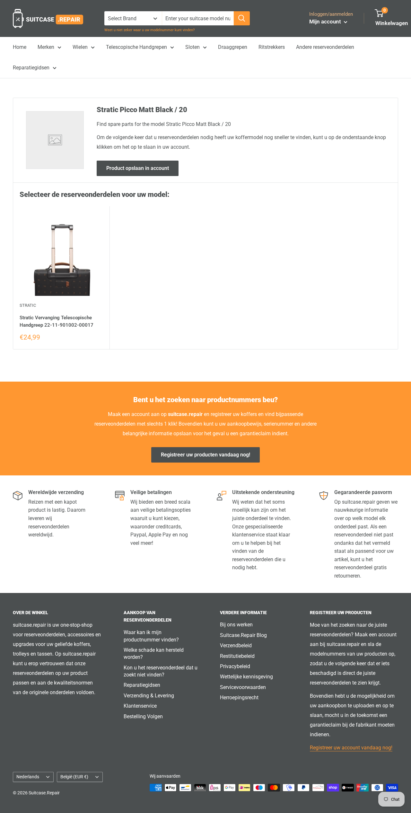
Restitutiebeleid (237, 656)
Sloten (192, 47)
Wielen (80, 47)
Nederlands (27, 776)
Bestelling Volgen (143, 716)
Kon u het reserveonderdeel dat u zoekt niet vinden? (160, 671)
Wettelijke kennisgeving (246, 677)
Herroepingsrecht (239, 697)
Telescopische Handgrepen (136, 47)
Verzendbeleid (236, 645)
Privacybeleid (235, 666)
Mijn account (325, 21)
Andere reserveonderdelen (325, 47)
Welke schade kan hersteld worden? (154, 653)
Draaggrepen (232, 47)
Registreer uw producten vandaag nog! (205, 455)
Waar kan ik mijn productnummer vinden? (151, 635)
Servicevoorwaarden (243, 687)
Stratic (28, 305)
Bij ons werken (236, 625)
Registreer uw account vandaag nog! (351, 748)
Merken (46, 47)
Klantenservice (140, 706)
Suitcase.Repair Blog (243, 635)
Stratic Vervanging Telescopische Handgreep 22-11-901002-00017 (56, 321)
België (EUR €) (74, 776)
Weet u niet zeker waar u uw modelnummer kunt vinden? (149, 30)
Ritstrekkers (271, 47)
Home (19, 47)
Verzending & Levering (149, 696)
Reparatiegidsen (31, 68)
